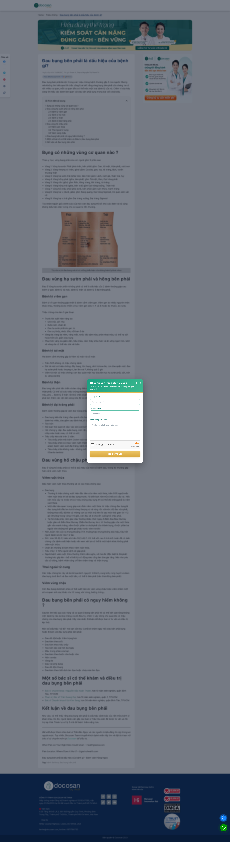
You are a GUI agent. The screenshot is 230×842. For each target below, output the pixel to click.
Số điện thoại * (96, 408)
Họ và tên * (95, 397)
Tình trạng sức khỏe (98, 419)
